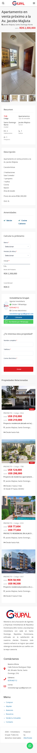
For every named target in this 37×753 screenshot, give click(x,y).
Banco (6, 242)
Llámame (18, 317)
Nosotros (9, 714)
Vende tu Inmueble (13, 718)
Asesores (9, 710)
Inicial (6, 261)
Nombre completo (10, 340)
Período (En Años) (10, 251)
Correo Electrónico (10, 358)
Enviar (19, 369)
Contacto (9, 722)
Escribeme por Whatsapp (18, 322)
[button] (6, 98)
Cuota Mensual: (8, 283)
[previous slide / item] (3, 63)
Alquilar (9, 706)
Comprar (9, 702)
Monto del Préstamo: (10, 269)
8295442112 (14, 307)
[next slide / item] (34, 63)
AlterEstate (28, 738)
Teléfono (7, 349)
